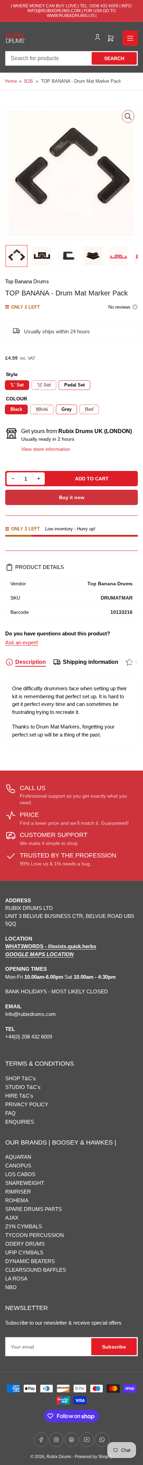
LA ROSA (16, 1278)
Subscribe (114, 1347)
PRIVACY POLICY (26, 1104)
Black (16, 409)
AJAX (11, 1218)
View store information (45, 449)
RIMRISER (18, 1192)
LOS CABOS (20, 1174)
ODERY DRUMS (25, 1244)
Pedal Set (74, 385)
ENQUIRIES (19, 1122)
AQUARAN (18, 1157)
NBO (11, 1287)
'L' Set (17, 385)
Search (114, 58)
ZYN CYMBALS (23, 1226)
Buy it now (71, 497)
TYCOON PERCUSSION (34, 1235)
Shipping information (90, 662)
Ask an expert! (21, 642)
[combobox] (71, 58)
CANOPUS (18, 1166)
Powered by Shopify (93, 1456)
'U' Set (44, 385)
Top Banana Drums (27, 281)
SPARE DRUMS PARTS (33, 1209)
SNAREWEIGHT (24, 1183)
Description (30, 662)
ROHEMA (16, 1200)
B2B (28, 81)
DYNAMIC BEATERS (30, 1261)
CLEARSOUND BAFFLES (35, 1270)
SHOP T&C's (20, 1078)
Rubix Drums (59, 1456)
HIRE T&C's (19, 1096)
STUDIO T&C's (23, 1087)
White (42, 409)
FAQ (10, 1113)
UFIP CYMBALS (24, 1252)
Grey (66, 409)
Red (89, 409)
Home (11, 81)
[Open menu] (130, 38)
